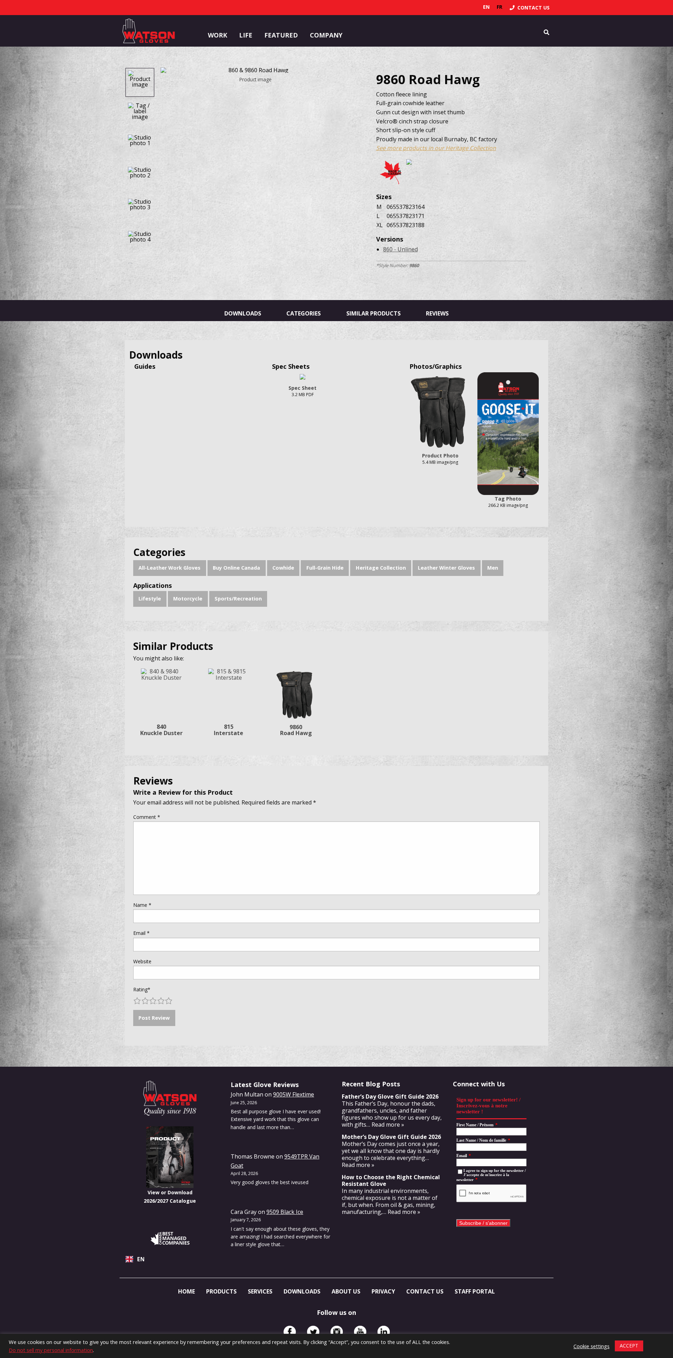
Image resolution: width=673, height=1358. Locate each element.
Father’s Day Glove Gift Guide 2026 (390, 1096)
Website (142, 961)
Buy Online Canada (236, 567)
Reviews (437, 313)
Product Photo (440, 455)
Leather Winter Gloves (446, 567)
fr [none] (499, 7)
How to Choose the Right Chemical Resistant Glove (391, 1180)
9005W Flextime (293, 1094)
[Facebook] (289, 1332)
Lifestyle (149, 598)
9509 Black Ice (284, 1212)
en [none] (486, 7)
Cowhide (283, 567)
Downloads (242, 313)
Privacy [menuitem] (383, 1291)
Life (245, 35)
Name (142, 905)
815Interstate (228, 730)
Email (141, 933)
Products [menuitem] (221, 1291)
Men (492, 567)
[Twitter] (313, 1332)
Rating (141, 989)
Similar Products (373, 313)
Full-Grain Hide (325, 567)
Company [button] (326, 35)
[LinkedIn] (383, 1332)
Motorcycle (187, 598)
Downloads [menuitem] (302, 1291)
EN (141, 1259)
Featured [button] (281, 35)
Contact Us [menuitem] (424, 1291)
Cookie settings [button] (591, 1346)
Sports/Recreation (238, 598)
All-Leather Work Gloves (169, 567)
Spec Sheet (302, 388)
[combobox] (170, 1259)
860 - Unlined (400, 249)
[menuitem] (529, 7)
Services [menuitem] (260, 1291)
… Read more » (385, 1124)
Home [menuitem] (186, 1291)
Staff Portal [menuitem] (475, 1291)
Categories (303, 313)
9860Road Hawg (296, 730)
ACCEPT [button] (629, 1345)
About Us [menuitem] (346, 1291)
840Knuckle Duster (161, 730)
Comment (146, 817)
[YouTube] (360, 1332)
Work (217, 35)
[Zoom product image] (256, 70)
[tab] (139, 82)
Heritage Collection (381, 567)
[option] (499, 7)
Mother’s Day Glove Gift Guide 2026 (391, 1137)
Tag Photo (508, 498)
